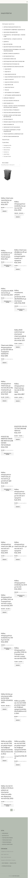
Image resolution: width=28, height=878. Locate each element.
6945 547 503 (13, 863)
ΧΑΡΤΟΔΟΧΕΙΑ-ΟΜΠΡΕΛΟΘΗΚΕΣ (12, 95)
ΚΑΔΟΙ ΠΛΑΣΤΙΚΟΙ (9, 87)
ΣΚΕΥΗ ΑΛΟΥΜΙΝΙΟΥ (8, 124)
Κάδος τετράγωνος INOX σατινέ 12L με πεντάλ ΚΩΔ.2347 (7, 292)
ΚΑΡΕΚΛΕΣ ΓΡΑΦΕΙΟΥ (8, 98)
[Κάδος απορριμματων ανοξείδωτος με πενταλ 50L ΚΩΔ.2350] (20, 175)
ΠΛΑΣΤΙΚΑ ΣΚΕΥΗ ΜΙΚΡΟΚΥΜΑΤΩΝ (11, 112)
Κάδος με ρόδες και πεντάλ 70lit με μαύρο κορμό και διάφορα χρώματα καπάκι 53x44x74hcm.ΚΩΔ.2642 (7, 747)
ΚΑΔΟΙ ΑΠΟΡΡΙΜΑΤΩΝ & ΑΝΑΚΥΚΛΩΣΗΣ (13, 66)
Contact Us (6, 152)
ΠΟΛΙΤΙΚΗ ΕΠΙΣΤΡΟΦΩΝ (7, 837)
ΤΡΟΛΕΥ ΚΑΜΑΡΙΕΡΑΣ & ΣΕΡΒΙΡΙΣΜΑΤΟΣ (13, 134)
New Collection (7, 147)
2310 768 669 (5, 863)
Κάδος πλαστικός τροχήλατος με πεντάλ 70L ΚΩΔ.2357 (7, 201)
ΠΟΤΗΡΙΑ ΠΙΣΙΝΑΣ (8, 119)
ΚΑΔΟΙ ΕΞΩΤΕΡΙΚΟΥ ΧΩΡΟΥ (11, 82)
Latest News (6, 154)
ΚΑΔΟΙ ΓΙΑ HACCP (9, 79)
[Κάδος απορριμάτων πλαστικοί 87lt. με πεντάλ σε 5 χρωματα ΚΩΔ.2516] (20, 516)
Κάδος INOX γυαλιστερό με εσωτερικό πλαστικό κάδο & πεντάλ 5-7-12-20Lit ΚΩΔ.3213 (20, 335)
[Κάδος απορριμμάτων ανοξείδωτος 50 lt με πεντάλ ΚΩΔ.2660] (20, 568)
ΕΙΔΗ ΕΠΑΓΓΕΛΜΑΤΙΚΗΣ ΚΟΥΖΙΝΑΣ (11, 46)
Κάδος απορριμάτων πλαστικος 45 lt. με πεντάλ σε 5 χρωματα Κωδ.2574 (19, 494)
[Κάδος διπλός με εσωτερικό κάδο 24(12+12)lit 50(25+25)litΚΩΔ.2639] (7, 674)
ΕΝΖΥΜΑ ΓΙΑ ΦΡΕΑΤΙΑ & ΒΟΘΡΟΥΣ (11, 53)
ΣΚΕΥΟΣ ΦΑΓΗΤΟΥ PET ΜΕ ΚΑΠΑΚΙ (11, 127)
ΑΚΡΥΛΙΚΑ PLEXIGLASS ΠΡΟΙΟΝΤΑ (11, 27)
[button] (7, 265)
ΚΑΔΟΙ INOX (7, 69)
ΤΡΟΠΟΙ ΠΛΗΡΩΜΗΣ (6, 842)
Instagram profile (7, 145)
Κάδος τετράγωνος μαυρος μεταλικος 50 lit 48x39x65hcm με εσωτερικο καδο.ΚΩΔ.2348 (20, 296)
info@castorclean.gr (6, 866)
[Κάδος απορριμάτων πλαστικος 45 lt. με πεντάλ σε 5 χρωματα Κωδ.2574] (20, 463)
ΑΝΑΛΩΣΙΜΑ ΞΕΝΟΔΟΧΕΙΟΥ (10, 32)
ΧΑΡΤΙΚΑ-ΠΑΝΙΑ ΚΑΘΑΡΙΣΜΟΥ (10, 136)
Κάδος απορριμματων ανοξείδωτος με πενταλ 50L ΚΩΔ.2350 (19, 206)
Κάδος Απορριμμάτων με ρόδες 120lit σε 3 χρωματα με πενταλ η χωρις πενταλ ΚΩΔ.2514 (20, 653)
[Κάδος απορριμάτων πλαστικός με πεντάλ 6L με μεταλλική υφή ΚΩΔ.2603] (7, 462)
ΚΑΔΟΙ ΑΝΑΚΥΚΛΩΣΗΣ (10, 74)
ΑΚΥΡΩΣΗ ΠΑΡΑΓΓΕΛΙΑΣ (7, 844)
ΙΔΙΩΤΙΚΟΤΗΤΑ (5, 835)
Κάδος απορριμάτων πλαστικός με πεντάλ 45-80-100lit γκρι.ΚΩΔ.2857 (19, 389)
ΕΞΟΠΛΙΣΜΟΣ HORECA (9, 58)
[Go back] (2, 10)
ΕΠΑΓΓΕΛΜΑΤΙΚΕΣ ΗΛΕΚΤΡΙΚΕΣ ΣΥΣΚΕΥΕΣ (13, 61)
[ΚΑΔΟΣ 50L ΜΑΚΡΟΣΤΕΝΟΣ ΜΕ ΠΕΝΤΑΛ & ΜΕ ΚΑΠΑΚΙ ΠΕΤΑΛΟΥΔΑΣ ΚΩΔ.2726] (7, 410)
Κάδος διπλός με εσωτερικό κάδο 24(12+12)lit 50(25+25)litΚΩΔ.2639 (7, 698)
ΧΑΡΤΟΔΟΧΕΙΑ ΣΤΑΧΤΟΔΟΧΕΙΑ (12, 92)
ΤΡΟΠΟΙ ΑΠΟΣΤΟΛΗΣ (7, 840)
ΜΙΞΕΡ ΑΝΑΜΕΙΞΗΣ (8, 103)
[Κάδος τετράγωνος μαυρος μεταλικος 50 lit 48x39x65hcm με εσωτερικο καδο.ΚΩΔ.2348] (20, 278)
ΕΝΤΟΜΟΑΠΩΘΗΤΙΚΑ (8, 56)
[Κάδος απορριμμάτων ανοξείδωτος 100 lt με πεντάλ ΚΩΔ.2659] (7, 621)
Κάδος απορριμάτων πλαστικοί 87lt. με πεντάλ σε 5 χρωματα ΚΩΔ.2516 (20, 547)
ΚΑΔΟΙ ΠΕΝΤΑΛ (8, 84)
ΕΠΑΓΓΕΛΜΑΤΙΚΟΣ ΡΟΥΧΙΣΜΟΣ (11, 64)
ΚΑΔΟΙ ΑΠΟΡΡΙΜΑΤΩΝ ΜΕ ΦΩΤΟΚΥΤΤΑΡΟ (14, 77)
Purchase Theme (7, 156)
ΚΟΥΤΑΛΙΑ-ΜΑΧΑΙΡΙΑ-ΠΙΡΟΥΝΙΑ (11, 100)
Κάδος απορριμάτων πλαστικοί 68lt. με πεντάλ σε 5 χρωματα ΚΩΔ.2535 (7, 547)
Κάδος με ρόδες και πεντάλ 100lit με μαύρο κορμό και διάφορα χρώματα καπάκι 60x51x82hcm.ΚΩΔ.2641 (20, 707)
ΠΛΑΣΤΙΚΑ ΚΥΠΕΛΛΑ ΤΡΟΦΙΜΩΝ (11, 110)
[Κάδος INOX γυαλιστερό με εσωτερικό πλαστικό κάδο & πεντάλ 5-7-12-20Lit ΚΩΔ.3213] (20, 318)
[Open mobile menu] (1, 1)
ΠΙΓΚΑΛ (6, 90)
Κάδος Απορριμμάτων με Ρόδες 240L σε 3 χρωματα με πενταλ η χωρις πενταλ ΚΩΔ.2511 (7, 600)
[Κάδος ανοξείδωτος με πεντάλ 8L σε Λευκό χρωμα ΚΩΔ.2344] (7, 225)
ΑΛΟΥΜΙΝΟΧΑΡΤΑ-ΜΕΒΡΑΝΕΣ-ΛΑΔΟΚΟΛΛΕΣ (14, 29)
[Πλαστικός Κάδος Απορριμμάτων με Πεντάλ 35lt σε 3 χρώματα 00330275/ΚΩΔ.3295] (7, 319)
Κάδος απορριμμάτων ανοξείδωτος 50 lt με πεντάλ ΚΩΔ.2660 (20, 585)
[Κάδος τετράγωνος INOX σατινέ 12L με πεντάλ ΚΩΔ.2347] (7, 277)
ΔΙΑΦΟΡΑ (6, 41)
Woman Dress (7, 149)
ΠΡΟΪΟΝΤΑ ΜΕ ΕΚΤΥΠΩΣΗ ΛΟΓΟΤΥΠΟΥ (13, 122)
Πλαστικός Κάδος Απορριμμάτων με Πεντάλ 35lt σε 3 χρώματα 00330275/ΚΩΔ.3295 (7, 350)
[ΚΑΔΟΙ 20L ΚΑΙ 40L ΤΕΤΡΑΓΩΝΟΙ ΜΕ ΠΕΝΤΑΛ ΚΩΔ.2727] (20, 410)
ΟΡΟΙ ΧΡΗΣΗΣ (5, 833)
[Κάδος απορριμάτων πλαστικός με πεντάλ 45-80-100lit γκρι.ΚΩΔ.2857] (20, 372)
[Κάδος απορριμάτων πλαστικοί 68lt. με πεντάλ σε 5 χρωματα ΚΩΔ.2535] (7, 516)
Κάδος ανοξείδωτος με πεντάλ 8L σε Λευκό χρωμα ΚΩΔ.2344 (6, 255)
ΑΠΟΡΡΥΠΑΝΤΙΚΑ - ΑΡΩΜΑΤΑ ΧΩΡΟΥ (12, 39)
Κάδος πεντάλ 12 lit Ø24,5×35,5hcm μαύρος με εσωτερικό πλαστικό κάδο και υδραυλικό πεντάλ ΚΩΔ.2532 (7, 792)
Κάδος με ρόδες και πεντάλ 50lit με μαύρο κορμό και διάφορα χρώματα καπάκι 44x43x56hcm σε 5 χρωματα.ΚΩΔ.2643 (20, 749)
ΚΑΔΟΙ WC (7, 71)
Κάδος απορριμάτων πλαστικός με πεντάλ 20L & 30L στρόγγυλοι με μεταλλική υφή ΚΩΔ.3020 (7, 387)
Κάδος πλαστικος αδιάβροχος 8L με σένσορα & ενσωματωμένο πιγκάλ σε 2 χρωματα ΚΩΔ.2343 (20, 256)
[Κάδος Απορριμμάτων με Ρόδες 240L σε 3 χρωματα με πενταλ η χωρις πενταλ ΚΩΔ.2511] (7, 568)
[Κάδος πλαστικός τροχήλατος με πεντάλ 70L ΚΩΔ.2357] (7, 174)
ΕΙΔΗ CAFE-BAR (7, 44)
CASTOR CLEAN (15, 876)
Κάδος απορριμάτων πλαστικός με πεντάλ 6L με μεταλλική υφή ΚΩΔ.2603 (6, 477)
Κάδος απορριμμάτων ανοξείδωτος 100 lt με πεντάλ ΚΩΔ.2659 (7, 637)
